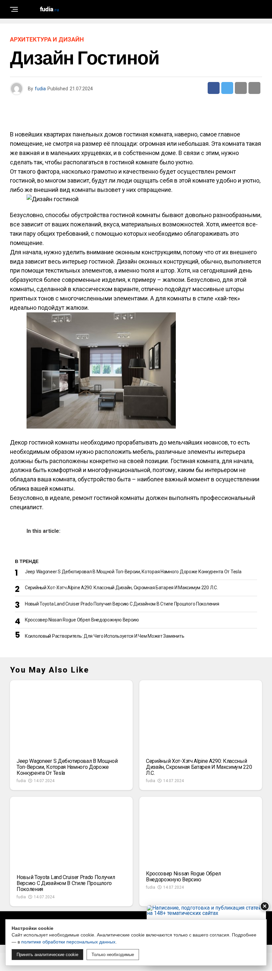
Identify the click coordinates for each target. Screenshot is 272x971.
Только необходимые (113, 954)
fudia (40, 88)
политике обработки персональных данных (68, 941)
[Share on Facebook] (214, 88)
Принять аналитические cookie (47, 954)
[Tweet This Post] (227, 88)
